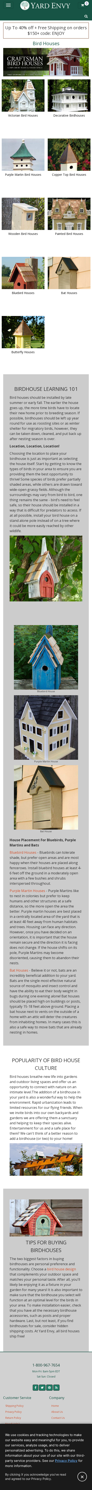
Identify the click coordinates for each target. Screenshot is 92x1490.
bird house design (61, 1269)
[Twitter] (42, 1388)
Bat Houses (19, 970)
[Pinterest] (49, 1388)
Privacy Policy (13, 1412)
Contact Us (58, 1418)
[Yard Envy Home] (45, 5)
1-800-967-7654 (46, 1365)
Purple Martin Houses (27, 890)
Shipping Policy (14, 1406)
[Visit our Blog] (56, 1388)
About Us (57, 1412)
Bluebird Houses (23, 852)
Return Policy (13, 1418)
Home (55, 1406)
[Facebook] (35, 1388)
